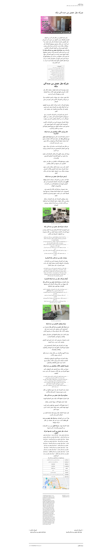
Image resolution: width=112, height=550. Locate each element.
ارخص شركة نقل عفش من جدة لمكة (58, 70)
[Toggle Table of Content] (63, 66)
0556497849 (53, 466)
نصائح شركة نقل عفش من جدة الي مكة (57, 78)
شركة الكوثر (80, 4)
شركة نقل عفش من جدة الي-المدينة (57, 439)
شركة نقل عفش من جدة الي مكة (58, 67)
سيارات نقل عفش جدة (50, 507)
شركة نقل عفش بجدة (64, 435)
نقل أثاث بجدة (55, 435)
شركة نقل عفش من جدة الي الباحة (57, 447)
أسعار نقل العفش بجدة (48, 502)
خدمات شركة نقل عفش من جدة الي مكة (57, 71)
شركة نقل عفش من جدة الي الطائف (57, 451)
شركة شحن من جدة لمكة (50, 512)
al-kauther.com (64, 496)
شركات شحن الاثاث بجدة (48, 509)
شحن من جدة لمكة (51, 496)
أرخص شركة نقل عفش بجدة (47, 500)
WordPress (34, 545)
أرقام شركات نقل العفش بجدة (50, 501)
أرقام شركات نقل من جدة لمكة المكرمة (57, 74)
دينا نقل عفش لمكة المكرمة (47, 495)
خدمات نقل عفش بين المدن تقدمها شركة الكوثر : (56, 79)
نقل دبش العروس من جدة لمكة (48, 520)
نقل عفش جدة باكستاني (47, 521)
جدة (47, 271)
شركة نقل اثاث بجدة (50, 514)
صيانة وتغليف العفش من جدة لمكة (58, 75)
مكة (44, 271)
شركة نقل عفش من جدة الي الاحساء (57, 443)
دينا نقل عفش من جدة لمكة (47, 506)
